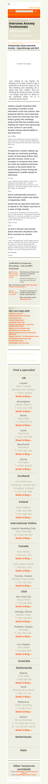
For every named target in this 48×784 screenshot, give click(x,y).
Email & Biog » (23, 396)
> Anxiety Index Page (17, 42)
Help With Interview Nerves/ (18, 21)
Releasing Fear (25, 299)
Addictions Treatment (16, 313)
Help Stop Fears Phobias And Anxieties (23, 286)
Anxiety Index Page (15, 318)
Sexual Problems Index (16, 341)
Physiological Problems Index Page (20, 338)
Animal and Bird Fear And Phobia (19, 316)
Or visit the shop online (23, 360)
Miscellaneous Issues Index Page (19, 330)
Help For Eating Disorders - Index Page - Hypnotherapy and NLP (21, 325)
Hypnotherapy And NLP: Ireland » (26, 775)
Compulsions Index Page (17, 322)
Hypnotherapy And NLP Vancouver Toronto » (27, 772)
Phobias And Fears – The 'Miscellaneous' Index (24, 336)
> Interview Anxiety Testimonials (16, 43)
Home (9, 42)
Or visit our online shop (21, 36)
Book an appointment (22, 353)
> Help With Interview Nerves (31, 42)
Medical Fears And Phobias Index (19, 328)
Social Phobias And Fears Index (19, 343)
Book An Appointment (20, 31)
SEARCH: (12, 11)
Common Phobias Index (16, 320)
